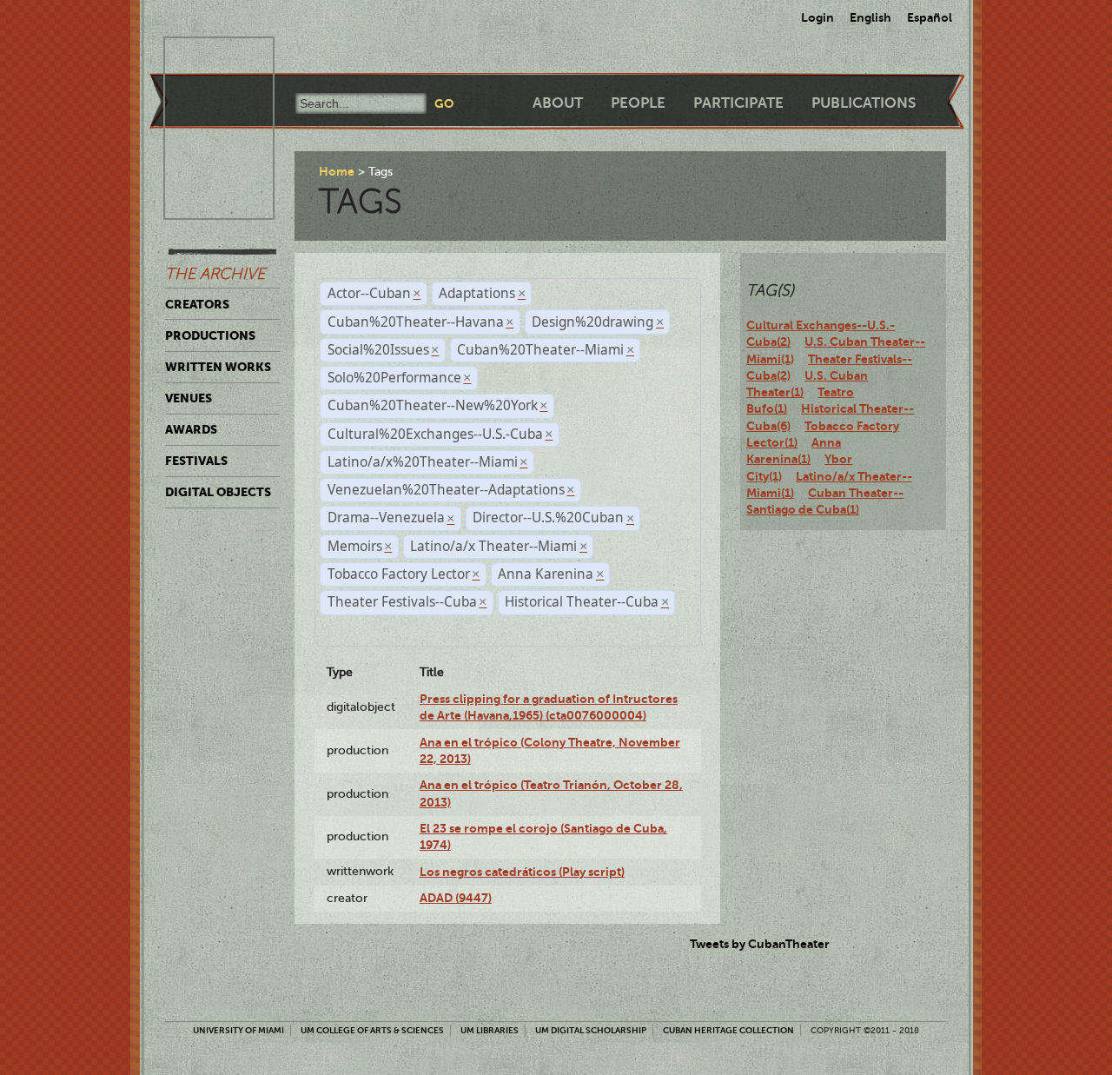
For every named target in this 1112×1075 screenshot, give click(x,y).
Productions (210, 335)
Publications (863, 103)
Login (817, 17)
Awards (191, 429)
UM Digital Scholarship (590, 1030)
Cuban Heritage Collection (728, 1030)
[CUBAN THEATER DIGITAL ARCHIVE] (203, 57)
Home (336, 171)
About (558, 103)
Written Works (218, 367)
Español (929, 17)
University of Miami (238, 1030)
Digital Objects (218, 492)
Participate (738, 103)
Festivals (196, 461)
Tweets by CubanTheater (760, 944)
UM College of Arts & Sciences (372, 1030)
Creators (197, 304)
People (638, 103)
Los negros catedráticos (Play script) (522, 872)
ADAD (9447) (456, 898)
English (870, 17)
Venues (188, 398)
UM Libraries (489, 1030)
